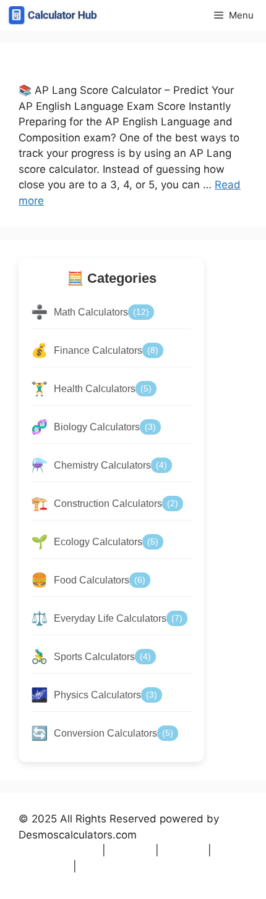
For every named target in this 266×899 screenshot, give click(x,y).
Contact (44, 866)
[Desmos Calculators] (53, 15)
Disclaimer (111, 866)
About (183, 850)
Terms (130, 850)
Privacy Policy (59, 850)
